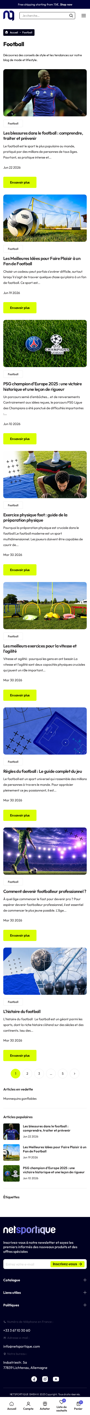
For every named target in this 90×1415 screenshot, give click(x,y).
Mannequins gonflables (19, 1098)
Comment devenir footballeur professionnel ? (44, 891)
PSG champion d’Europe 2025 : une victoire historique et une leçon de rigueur (42, 386)
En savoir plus (20, 182)
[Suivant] (74, 1073)
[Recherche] (71, 15)
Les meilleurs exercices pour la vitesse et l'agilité (39, 648)
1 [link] (15, 1073)
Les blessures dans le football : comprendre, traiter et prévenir (43, 135)
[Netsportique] (8, 16)
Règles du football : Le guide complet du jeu (42, 771)
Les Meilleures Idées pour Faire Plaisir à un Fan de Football (41, 261)
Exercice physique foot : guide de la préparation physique (35, 517)
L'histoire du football (21, 1011)
